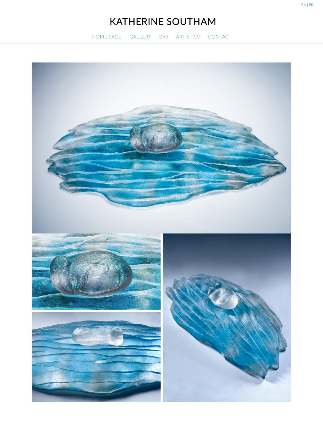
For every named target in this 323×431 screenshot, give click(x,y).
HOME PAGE (106, 36)
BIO (163, 36)
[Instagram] (286, 410)
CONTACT (220, 36)
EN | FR (307, 5)
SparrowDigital (103, 409)
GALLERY (140, 36)
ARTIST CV (188, 36)
